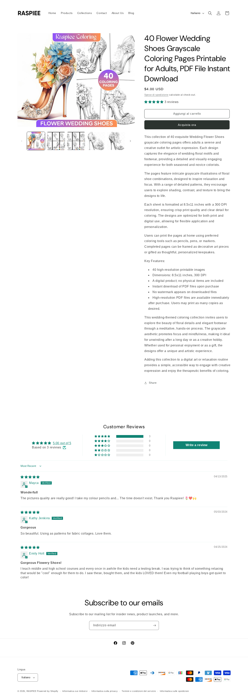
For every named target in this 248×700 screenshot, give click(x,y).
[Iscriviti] (154, 625)
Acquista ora (187, 124)
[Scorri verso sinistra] (21, 141)
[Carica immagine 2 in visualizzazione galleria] (56, 141)
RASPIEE (31, 691)
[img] (30, 477)
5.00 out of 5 (62, 443)
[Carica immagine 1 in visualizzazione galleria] (36, 141)
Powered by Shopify (47, 691)
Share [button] (153, 382)
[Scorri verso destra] (130, 141)
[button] (210, 13)
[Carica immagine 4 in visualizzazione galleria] (96, 141)
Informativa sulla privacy (104, 691)
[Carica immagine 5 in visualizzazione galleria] (116, 141)
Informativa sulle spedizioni (174, 691)
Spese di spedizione (156, 94)
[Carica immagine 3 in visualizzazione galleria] (76, 141)
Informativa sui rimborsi (75, 691)
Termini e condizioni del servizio (139, 691)
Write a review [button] (197, 445)
